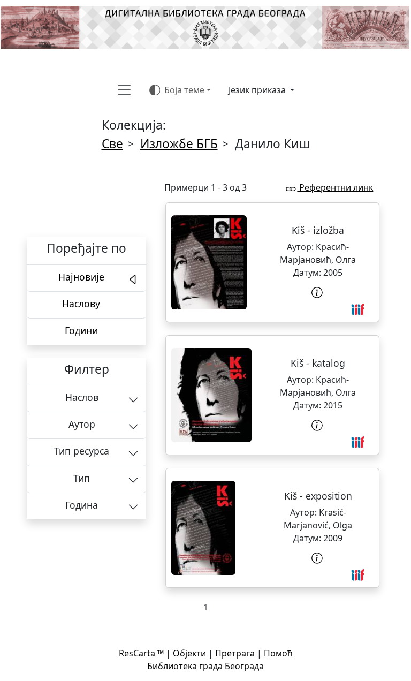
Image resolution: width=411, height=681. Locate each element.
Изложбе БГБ (179, 143)
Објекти (189, 653)
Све (112, 143)
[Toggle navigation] (124, 90)
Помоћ (278, 653)
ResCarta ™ (141, 653)
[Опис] (317, 292)
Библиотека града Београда (205, 666)
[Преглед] (209, 262)
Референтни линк (335, 187)
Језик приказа (258, 90)
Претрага (235, 653)
